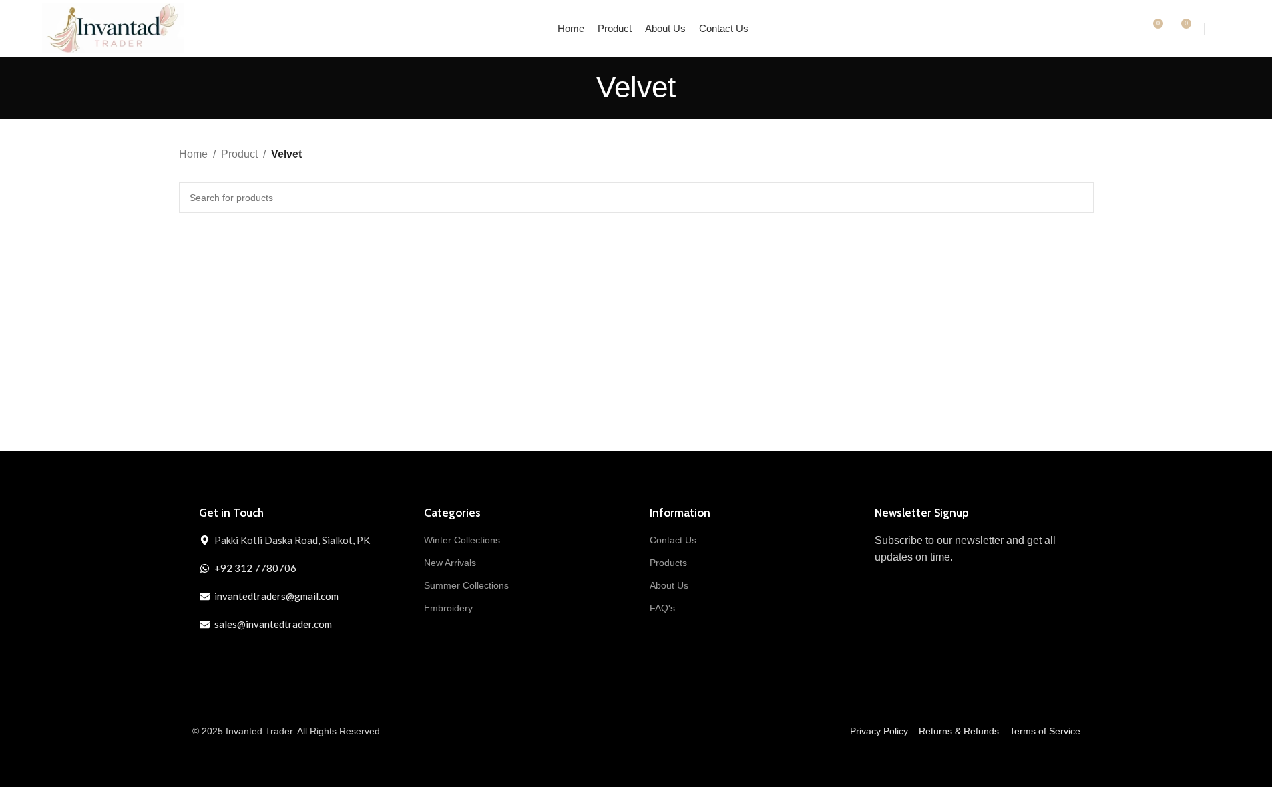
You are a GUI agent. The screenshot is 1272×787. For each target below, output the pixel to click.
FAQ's (662, 608)
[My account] (1225, 28)
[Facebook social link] (209, 655)
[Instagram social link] (257, 655)
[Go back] (579, 87)
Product (239, 154)
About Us (669, 585)
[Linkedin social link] (281, 655)
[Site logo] (113, 27)
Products (668, 562)
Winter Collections (462, 540)
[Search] (1128, 28)
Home (193, 154)
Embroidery (448, 608)
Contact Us (673, 540)
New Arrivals (450, 562)
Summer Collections (466, 585)
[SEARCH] (1078, 197)
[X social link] (233, 655)
